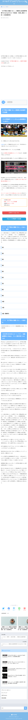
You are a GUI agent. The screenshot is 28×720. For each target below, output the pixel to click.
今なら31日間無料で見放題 (14, 218)
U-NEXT (2, 144)
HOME (15, 714)
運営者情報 (4, 698)
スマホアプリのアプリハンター (14, 2)
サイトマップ (4, 692)
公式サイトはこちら (14, 212)
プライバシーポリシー (6, 690)
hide (10, 102)
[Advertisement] (14, 38)
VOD (8, 613)
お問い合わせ (4, 695)
